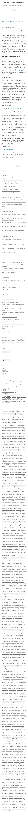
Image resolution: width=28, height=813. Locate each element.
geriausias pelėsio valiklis (21, 477)
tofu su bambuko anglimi (6, 713)
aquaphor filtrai (18, 447)
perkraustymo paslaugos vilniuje (10, 555)
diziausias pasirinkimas (10, 666)
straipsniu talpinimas (18, 401)
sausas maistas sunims (14, 564)
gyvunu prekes (17, 524)
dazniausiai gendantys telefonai (7, 485)
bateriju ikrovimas (7, 633)
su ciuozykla (10, 613)
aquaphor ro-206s (19, 464)
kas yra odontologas (19, 605)
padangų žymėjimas (5, 409)
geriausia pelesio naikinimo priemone (8, 680)
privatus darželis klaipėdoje (14, 646)
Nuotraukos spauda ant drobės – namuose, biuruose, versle (13, 260)
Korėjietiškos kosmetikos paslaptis (8, 272)
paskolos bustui (5, 553)
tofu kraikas (7, 564)
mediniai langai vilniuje (19, 385)
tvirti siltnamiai (15, 582)
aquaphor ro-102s (15, 458)
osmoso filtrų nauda (11, 420)
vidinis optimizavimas (11, 688)
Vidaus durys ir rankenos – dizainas (8, 186)
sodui (3, 594)
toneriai (9, 629)
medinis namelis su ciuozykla (18, 532)
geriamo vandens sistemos (20, 444)
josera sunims (21, 558)
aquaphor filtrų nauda (13, 453)
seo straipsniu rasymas (8, 399)
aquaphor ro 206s (14, 469)
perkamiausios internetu (10, 763)
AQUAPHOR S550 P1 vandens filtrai (8, 321)
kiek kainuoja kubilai (18, 488)
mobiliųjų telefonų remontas (18, 486)
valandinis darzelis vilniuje (7, 558)
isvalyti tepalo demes (16, 533)
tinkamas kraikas (21, 604)
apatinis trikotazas (21, 636)
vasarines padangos (11, 541)
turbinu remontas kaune (21, 522)
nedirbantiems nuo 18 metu (7, 683)
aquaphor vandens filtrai (10, 447)
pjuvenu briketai (6, 388)
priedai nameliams (5, 771)
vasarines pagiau (15, 669)
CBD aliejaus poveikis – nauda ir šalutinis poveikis (11, 285)
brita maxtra (4, 768)
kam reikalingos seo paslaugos (9, 383)
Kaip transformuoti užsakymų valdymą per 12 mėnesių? (12, 204)
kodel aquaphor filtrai (12, 461)
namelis (17, 776)
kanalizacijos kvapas (9, 591)
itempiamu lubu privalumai (14, 517)
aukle (18, 647)
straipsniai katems (5, 524)
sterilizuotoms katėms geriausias (8, 488)
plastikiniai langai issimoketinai (7, 389)
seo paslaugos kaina (20, 397)
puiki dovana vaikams (20, 480)
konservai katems (8, 563)
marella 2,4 (17, 607)
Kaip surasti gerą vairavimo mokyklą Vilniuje (12, 22)
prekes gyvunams (13, 566)
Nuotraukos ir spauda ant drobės (8, 242)
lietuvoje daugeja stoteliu (18, 491)
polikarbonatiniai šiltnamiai (6, 582)
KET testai (21, 70)
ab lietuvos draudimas (5, 380)
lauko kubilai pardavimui (13, 472)
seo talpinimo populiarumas (15, 654)
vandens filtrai (6, 402)
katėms (11, 568)
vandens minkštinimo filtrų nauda (16, 441)
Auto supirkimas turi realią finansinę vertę (10, 302)
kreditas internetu (22, 528)
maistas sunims (15, 596)
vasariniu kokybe (5, 661)
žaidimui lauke (15, 611)
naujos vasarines (15, 660)
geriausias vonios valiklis (14, 489)
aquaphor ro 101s (17, 467)
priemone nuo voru (5, 472)
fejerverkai (13, 588)
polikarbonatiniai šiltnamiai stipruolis (8, 510)
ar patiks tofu (9, 569)
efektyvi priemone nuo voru (12, 497)
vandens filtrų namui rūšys (21, 428)
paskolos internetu (20, 525)
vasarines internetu (13, 657)
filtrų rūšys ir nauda (18, 414)
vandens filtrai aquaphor (16, 449)
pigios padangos (20, 536)
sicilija (3, 685)
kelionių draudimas (5, 385)
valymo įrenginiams (12, 630)
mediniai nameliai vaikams (20, 649)
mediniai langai (12, 385)
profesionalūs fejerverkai (6, 604)
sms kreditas (14, 683)
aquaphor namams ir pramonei (14, 452)
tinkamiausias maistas (18, 585)
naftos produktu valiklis (9, 685)
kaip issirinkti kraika (8, 597)
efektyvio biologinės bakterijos (15, 593)
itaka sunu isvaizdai (16, 572)
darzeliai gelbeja (5, 516)
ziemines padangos (19, 541)
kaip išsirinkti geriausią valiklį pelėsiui (9, 480)
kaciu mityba (18, 553)
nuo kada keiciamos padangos (12, 546)
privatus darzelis (5, 517)
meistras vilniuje (19, 555)
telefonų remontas (5, 474)
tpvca (2, 402)
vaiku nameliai (4, 613)
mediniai (22, 771)
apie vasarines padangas (21, 677)
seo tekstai (18, 399)
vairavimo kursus (14, 116)
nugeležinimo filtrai (7, 471)
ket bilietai (14, 154)
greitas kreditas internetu (10, 691)
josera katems (15, 558)
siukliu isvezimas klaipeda (10, 779)
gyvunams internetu (11, 574)
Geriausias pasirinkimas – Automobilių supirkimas (11, 239)
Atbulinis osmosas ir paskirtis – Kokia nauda (10, 314)
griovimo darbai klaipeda (16, 616)
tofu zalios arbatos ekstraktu (14, 550)
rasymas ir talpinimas (20, 655)
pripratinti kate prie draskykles (7, 532)
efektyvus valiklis (11, 621)
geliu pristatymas (14, 636)
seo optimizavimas (9, 395)
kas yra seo (12, 474)
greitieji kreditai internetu (13, 528)
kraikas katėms (7, 600)
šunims (8, 568)
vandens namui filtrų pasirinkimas (19, 430)
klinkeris (7, 622)
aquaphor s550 (16, 466)
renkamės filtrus (10, 585)
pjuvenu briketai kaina (13, 388)
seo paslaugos (8, 396)
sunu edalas (24, 557)
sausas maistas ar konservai (7, 533)
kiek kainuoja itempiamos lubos (11, 519)
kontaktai (3, 571)
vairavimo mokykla (18, 155)
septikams (18, 630)
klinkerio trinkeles (9, 618)
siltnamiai (14, 522)
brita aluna (12, 607)
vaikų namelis (14, 610)
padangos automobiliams (13, 651)
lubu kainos (22, 521)
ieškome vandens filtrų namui (10, 428)
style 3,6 (5, 608)
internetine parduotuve (6, 575)
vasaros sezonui (13, 674)
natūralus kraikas (13, 766)
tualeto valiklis (23, 630)
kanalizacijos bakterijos (7, 385)
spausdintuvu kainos (6, 632)
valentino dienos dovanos (16, 802)
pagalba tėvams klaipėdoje (7, 805)
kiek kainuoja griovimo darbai (7, 625)
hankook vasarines (11, 663)
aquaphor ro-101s (7, 458)
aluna (8, 607)
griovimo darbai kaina (6, 636)
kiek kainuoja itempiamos (6, 521)
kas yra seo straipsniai (19, 500)
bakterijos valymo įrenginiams (7, 381)
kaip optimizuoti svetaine (12, 503)
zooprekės (21, 602)
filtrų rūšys (14, 413)
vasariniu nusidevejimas (21, 672)
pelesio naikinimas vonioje (14, 622)
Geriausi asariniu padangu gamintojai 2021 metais (11, 549)
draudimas (13, 382)
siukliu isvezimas (5, 782)
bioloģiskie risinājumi (6, 513)
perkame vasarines (12, 677)
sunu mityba (23, 572)
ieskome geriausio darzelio (21, 516)
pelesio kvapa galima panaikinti (17, 471)
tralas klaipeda (8, 616)
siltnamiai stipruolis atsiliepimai (15, 508)
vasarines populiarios (20, 661)
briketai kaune (4, 382)
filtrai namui (21, 436)
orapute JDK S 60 (20, 633)
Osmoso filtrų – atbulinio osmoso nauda (9, 317)
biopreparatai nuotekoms (17, 618)
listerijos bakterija (5, 511)
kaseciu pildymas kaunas (12, 793)
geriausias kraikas (9, 602)
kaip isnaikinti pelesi (5, 682)
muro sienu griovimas (22, 632)
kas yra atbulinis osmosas (12, 419)
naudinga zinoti (4, 663)
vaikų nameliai (11, 771)
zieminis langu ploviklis (11, 539)
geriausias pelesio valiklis (9, 500)
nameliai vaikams (9, 611)
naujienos (11, 571)
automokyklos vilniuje (6, 154)
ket (11, 154)
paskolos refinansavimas (6, 530)
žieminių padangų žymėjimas (15, 409)
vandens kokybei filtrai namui (7, 430)
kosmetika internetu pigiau (15, 638)
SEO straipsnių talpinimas (14, 3)
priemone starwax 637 (6, 619)
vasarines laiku (8, 658)
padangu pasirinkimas (10, 708)
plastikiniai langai (20, 388)
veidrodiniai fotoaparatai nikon (7, 687)
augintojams (15, 586)
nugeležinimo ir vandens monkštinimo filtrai (14, 442)
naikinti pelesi (22, 624)
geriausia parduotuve (19, 574)
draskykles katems (14, 530)
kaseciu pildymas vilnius (16, 629)
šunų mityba (14, 599)
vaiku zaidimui (23, 511)
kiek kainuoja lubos (15, 521)
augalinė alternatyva (16, 569)
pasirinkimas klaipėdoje (10, 644)
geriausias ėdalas (9, 586)
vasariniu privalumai (22, 668)
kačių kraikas (12, 605)
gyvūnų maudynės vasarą (6, 599)
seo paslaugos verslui (7, 398)
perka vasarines (18, 663)
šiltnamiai (21, 594)
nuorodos (16, 571)
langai (9, 385)
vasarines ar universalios (10, 655)
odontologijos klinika (5, 557)
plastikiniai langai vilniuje (6, 390)
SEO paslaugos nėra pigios (18, 339)
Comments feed (5, 371)
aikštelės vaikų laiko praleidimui (17, 481)
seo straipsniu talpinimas (11, 477)
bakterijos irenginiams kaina (16, 619)
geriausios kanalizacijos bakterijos (17, 513)
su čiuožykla (15, 613)
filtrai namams (4, 425)
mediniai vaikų (4, 773)
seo (17, 392)
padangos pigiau (5, 543)
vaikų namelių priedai (12, 791)
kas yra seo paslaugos (18, 385)
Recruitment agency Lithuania (10, 615)
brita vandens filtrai (7, 594)
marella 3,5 (22, 607)
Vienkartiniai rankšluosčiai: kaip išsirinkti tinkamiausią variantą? (14, 324)
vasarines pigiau (21, 660)
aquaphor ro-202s (21, 463)
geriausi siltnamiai (14, 580)
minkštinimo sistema (10, 414)
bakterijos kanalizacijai (20, 380)
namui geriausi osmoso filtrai (12, 436)
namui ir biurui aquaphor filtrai (13, 460)
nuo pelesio (14, 647)
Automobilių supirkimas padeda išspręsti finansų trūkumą (13, 199)
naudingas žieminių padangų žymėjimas (16, 494)
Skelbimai (19, 152)
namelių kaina (10, 773)
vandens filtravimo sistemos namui (11, 427)
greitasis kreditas (12, 527)
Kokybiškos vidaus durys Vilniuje (8, 282)
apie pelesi (13, 679)
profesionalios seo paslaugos (9, 392)
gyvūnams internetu (15, 600)
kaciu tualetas (16, 561)
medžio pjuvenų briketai (13, 386)
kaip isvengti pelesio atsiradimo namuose (18, 478)
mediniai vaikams (5, 774)
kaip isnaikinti (22, 622)
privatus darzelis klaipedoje (9, 649)
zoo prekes (18, 608)
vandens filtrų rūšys (5, 435)
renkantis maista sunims (17, 687)
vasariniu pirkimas (7, 660)
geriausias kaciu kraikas (17, 483)
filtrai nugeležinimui (11, 411)
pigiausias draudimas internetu (7, 387)
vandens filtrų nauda (18, 416)
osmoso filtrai (18, 411)
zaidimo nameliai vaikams (17, 625)
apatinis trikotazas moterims (13, 640)
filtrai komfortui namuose (11, 424)
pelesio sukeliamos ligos (14, 682)
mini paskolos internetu (19, 716)
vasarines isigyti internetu (18, 671)
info (20, 564)
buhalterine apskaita (8, 514)
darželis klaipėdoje (18, 644)
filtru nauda (7, 589)
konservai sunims (10, 561)
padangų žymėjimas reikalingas (7, 492)
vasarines (3, 658)
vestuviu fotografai (13, 632)
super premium (12, 557)
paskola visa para (22, 682)
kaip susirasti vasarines (19, 676)
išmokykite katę (7, 718)
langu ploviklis (4, 541)
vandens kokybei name (14, 431)
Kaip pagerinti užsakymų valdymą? (8, 252)
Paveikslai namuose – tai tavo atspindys (9, 184)
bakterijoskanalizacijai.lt (6, 641)
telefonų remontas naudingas (7, 483)
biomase (17, 381)
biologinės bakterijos (17, 752)
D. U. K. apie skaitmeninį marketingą (8, 192)
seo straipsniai (16, 398)
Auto (12, 152)
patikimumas (14, 633)
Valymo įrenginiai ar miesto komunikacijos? (10, 188)
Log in (3, 368)
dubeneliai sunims (18, 560)
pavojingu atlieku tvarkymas (21, 635)
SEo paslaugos (6, 277)
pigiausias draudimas (22, 386)
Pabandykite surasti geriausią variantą (12, 108)
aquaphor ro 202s (7, 469)
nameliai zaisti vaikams (12, 627)
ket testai (18, 154)
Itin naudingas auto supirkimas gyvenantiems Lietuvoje (12, 262)
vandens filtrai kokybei (12, 425)
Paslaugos (15, 152)
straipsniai (23, 586)
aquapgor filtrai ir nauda (6, 455)
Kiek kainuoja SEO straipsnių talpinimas (9, 289)
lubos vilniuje (9, 522)
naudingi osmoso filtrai (19, 420)
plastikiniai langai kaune (16, 389)
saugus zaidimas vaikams (11, 507)
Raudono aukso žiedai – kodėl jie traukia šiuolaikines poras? (13, 312)
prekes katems (15, 577)
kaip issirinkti (21, 580)
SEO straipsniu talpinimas (8, 211)
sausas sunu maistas (5, 579)
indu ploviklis (12, 635)
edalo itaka (10, 572)
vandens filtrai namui (21, 424)
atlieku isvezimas (5, 651)
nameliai (19, 610)
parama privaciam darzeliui (18, 514)
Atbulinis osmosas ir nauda (7, 206)
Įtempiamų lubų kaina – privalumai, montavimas (11, 287)
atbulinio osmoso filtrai (11, 417)
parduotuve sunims (9, 652)
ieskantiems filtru (19, 588)
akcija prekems (7, 580)
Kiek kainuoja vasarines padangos (16, 547)
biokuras (14, 381)
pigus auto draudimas (16, 387)
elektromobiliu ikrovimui (21, 552)
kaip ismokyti (18, 579)
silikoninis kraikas (15, 563)
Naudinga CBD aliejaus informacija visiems (10, 189)
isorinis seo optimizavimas (15, 502)
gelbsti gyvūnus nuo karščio (18, 597)
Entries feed (4, 370)
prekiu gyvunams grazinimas (11, 552)
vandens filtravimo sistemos (16, 422)
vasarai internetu (5, 676)
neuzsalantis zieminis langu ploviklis (8, 702)
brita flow (9, 608)
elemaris (13, 608)
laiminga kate (11, 524)
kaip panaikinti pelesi (5, 788)
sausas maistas (20, 599)
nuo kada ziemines (5, 508)
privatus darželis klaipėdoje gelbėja (12, 643)
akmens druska (22, 685)
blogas (19, 586)
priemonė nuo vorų (22, 472)
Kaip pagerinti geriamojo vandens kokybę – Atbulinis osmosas (13, 280)
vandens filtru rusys (17, 456)
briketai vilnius (8, 382)
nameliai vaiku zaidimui (10, 777)
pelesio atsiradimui (19, 679)
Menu (14, 10)
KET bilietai (12, 66)
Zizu (3, 294)
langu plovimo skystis (20, 539)
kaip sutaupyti (4, 574)
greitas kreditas (19, 527)
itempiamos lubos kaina (22, 519)
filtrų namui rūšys (21, 433)
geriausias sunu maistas (9, 759)
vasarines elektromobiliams (12, 665)
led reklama (17, 583)
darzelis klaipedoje (14, 641)
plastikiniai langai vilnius (14, 390)
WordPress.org (4, 373)
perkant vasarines (20, 674)
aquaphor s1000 (4, 460)
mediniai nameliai (8, 610)
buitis (7, 505)
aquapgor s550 (21, 458)
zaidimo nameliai (13, 790)
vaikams (10, 505)
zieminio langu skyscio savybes (14, 511)
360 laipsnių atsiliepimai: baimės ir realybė (10, 183)
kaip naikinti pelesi (5, 624)
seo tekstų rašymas (6, 401)
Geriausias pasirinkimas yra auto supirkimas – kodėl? (12, 197)
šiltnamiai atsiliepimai (10, 583)
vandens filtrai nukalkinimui (9, 416)
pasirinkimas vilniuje (12, 516)
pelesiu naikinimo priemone (14, 624)
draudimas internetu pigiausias (20, 382)
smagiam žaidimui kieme (6, 481)
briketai (21, 381)
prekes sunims (21, 577)
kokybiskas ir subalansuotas (16, 575)
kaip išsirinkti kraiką (13, 765)
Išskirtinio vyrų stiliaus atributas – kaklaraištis (10, 319)
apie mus (7, 571)
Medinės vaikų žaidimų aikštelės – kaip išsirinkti (11, 191)
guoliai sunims (11, 560)
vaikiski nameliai (22, 611)
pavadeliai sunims (8, 577)
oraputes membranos (5, 635)
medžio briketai (4, 386)
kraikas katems (14, 604)
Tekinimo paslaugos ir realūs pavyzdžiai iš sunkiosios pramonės (14, 202)
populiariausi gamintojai (6, 679)
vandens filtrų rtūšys (5, 431)
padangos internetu (19, 535)
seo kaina (21, 392)
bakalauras (12, 380)
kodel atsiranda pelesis (20, 510)
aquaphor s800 (10, 466)
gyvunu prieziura (20, 566)
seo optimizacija (6, 393)
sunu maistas (18, 557)
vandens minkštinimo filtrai (6, 439)
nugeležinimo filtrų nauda (16, 439)
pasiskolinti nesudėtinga (12, 525)
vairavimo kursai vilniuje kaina (9, 155)
